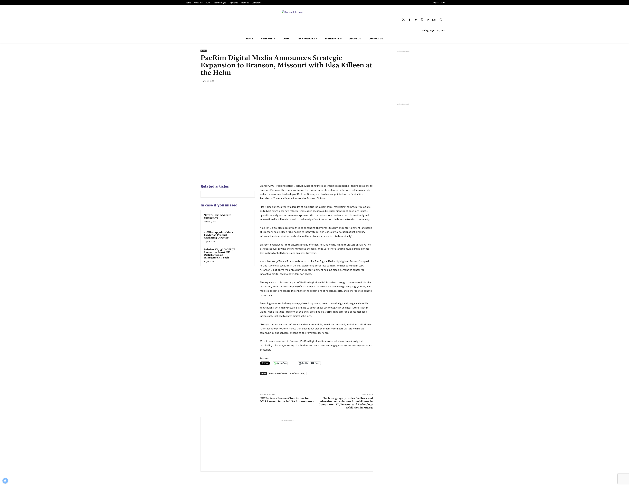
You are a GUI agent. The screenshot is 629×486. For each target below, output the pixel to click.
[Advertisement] (287, 445)
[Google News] (434, 20)
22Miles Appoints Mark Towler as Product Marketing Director (218, 235)
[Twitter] (403, 20)
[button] (441, 20)
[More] (369, 80)
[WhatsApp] (361, 80)
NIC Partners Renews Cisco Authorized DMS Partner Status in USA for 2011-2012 (287, 400)
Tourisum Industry (297, 373)
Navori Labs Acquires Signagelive (217, 216)
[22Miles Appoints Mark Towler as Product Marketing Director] (245, 236)
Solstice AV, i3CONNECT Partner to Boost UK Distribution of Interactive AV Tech (219, 253)
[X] (346, 80)
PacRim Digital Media (278, 373)
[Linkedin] (428, 20)
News (203, 51)
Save (355, 81)
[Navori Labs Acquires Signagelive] (245, 219)
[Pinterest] (415, 20)
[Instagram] (421, 20)
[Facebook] (409, 20)
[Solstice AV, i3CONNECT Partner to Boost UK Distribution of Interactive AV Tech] (245, 254)
